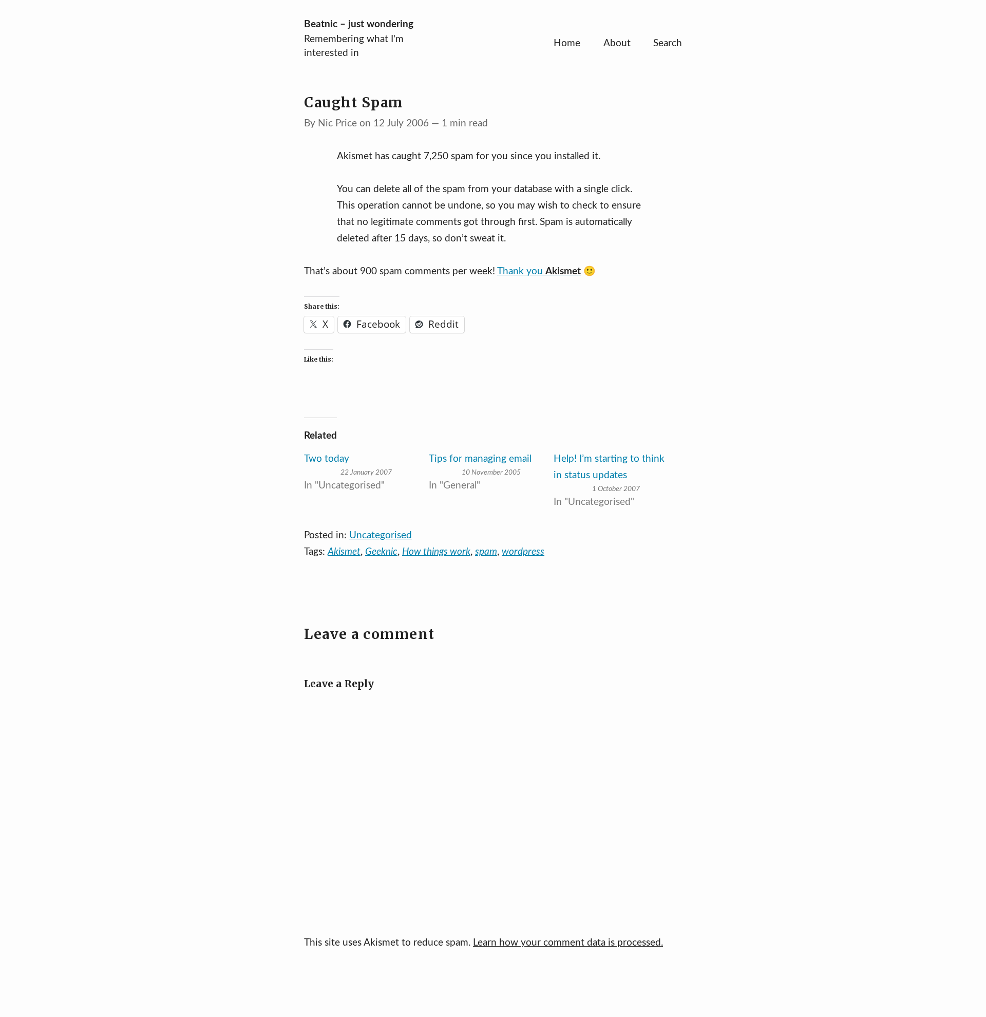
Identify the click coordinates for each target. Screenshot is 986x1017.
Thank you (539, 271)
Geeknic (381, 552)
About (617, 43)
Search (667, 43)
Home (567, 43)
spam (486, 552)
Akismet (344, 552)
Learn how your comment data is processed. (568, 943)
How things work (436, 552)
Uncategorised (380, 535)
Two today (326, 459)
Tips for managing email (480, 459)
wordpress (523, 552)
